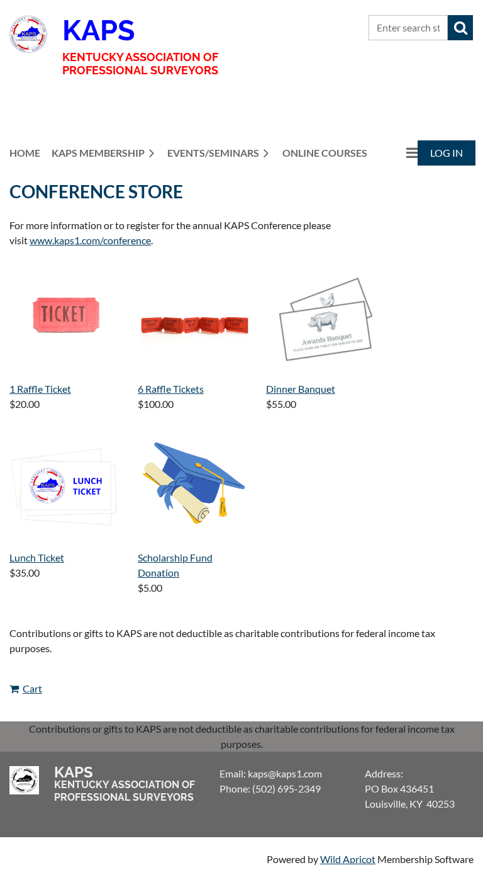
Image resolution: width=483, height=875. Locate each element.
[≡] (399, 152)
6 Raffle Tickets (171, 389)
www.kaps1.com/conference (90, 240)
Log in (446, 153)
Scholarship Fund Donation (175, 565)
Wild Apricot (347, 859)
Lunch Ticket (36, 557)
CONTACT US (335, 28)
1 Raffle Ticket (40, 389)
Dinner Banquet (300, 389)
